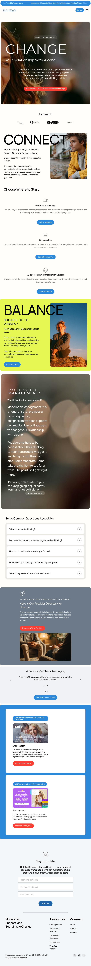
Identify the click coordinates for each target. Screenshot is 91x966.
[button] (87, 10)
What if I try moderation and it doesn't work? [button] (29, 573)
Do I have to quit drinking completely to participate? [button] (33, 562)
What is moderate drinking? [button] (22, 529)
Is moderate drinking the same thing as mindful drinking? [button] (35, 540)
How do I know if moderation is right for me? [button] (29, 551)
